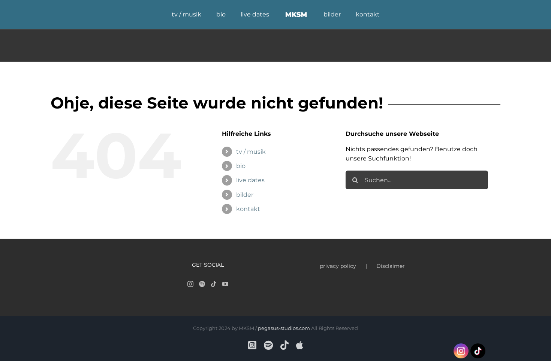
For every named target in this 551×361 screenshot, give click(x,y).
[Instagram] (190, 284)
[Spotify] (202, 284)
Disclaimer (390, 266)
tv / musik (251, 151)
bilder (244, 194)
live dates (250, 180)
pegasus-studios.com (284, 328)
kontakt (248, 208)
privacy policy (338, 266)
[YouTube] (225, 284)
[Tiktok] (214, 284)
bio (241, 165)
